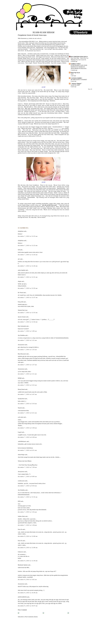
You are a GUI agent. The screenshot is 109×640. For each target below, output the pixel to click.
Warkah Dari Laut (22, 310)
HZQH (19, 378)
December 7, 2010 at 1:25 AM (27, 349)
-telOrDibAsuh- (22, 441)
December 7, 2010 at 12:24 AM (28, 254)
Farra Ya (20, 529)
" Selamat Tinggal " (76, 83)
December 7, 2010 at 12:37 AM (28, 297)
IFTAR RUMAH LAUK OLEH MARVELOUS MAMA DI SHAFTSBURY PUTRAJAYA (79, 67)
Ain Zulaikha (21, 335)
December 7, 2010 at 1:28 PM (27, 525)
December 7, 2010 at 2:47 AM (27, 394)
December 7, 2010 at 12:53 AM (28, 312)
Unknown (20, 551)
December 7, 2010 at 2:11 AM (27, 374)
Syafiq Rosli (21, 398)
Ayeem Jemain (22, 317)
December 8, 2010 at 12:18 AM (28, 560)
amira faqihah (21, 270)
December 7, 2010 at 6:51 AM (27, 450)
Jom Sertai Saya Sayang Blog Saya (28, 465)
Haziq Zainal (21, 389)
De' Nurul (20, 292)
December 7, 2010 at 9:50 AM (27, 485)
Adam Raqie (21, 454)
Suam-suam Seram (43, 32)
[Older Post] (68, 613)
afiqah (19, 281)
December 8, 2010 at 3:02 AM (27, 579)
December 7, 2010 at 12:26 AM (28, 266)
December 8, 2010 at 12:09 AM (28, 536)
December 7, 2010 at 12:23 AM (28, 236)
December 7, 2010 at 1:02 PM (27, 512)
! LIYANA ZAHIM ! (76, 78)
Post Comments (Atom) (31, 616)
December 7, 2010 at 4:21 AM (27, 413)
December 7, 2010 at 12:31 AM (28, 277)
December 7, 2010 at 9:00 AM (27, 476)
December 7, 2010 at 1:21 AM (27, 340)
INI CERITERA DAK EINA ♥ (79, 56)
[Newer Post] (18, 613)
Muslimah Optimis (23, 565)
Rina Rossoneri (22, 354)
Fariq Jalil (20, 302)
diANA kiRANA (22, 597)
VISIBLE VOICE (76, 63)
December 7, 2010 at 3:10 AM (27, 403)
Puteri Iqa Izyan (75, 72)
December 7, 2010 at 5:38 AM (27, 428)
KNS (19, 501)
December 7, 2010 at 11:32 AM (27, 497)
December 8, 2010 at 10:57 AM (28, 605)
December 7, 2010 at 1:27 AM (27, 364)
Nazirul (20, 408)
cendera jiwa (21, 480)
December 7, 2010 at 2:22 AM (27, 385)
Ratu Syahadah (22, 326)
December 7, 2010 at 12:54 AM (28, 322)
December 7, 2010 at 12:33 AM (28, 288)
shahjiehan (21, 231)
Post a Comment (22, 610)
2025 (72, 74)
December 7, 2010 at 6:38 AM (27, 437)
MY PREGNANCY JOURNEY (79, 79)
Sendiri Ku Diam (75, 85)
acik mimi (20, 417)
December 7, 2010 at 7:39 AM (27, 467)
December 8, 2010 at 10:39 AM (28, 592)
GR (19, 249)
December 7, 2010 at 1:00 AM (27, 331)
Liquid (19, 432)
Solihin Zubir (21, 516)
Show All (90, 89)
